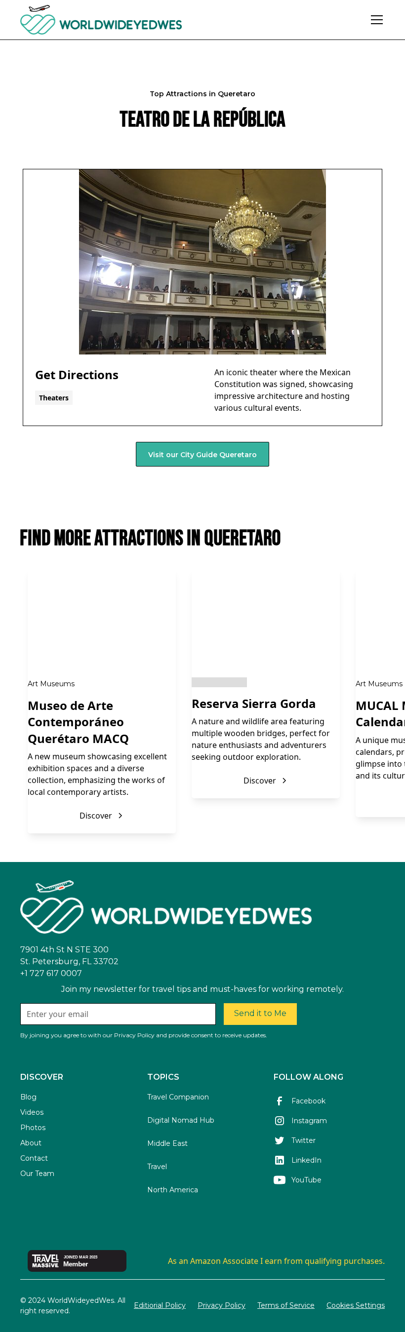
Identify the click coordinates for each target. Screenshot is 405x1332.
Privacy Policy (221, 1305)
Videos (31, 1112)
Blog (28, 1097)
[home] (128, 19)
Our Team (37, 1173)
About (30, 1142)
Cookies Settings (355, 1305)
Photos (32, 1127)
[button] (375, 20)
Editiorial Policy (160, 1305)
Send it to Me (260, 1013)
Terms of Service (286, 1305)
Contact (34, 1158)
